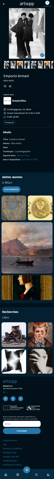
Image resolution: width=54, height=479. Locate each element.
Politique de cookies (12, 465)
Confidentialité (10, 461)
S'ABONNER (22, 431)
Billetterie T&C (9, 452)
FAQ (4, 444)
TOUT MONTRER (11, 189)
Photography (9, 122)
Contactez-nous (10, 440)
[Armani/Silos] (7, 101)
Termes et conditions (12, 448)
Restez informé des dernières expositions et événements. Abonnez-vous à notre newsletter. (20, 418)
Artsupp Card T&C (11, 456)
